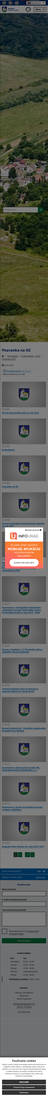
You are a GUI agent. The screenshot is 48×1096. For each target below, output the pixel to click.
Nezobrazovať (32, 529)
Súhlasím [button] (24, 1082)
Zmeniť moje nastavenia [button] (24, 1087)
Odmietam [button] (24, 1092)
